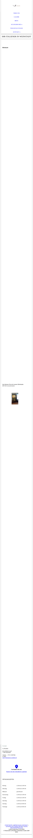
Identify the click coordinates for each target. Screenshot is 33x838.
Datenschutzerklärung (14, 826)
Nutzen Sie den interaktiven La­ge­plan (16, 771)
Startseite (9, 825)
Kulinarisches (16, 24)
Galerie (16, 17)
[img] (16, 5)
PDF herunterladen (9, 385)
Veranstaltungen (16, 28)
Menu (16, 20)
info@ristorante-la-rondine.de (9, 757)
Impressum (17, 825)
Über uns (16, 13)
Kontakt (16, 32)
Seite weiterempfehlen (19, 827)
